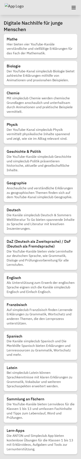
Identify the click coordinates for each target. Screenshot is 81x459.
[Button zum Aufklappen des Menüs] (73, 7)
